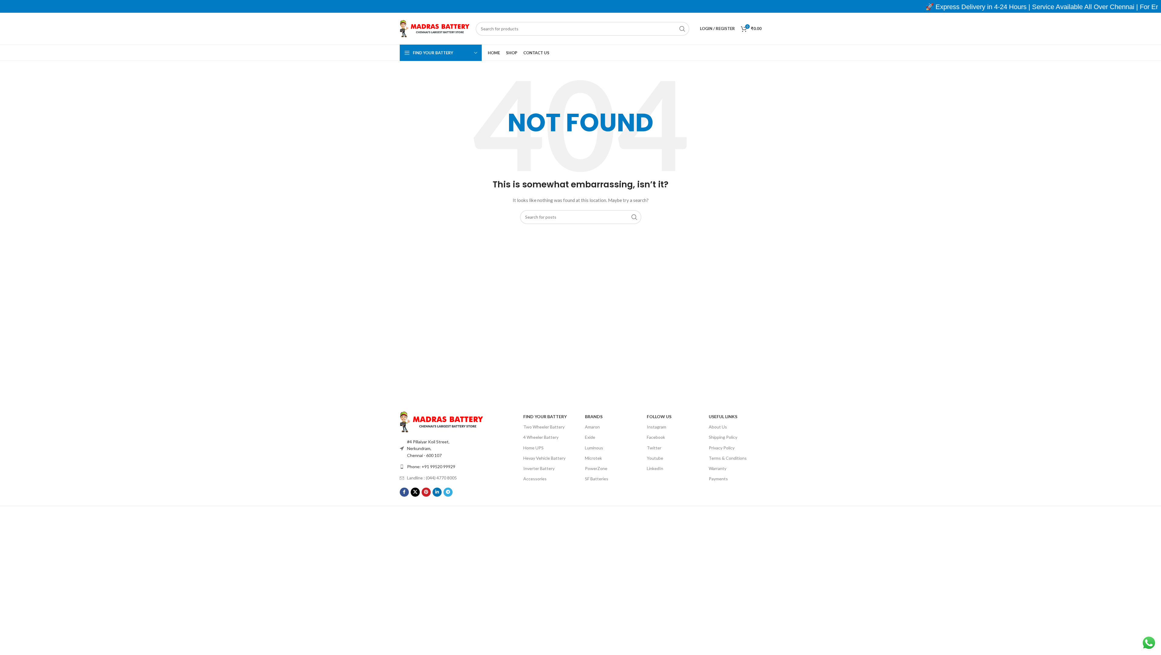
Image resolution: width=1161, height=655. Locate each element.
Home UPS (533, 447)
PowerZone (596, 468)
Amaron (592, 426)
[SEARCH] (682, 29)
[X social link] (415, 492)
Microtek (593, 458)
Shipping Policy (723, 437)
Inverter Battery (539, 468)
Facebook (656, 437)
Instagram (656, 426)
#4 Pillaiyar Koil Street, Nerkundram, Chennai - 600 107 (428, 448)
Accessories (535, 478)
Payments (718, 478)
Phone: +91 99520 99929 (431, 466)
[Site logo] (435, 28)
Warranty (717, 468)
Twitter (654, 447)
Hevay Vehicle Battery (544, 458)
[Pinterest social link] (426, 492)
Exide (590, 437)
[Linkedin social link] (437, 492)
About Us (718, 426)
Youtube (655, 458)
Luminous (594, 447)
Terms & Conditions (728, 458)
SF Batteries (596, 478)
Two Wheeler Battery (544, 426)
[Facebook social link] (404, 492)
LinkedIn (655, 468)
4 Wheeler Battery (540, 437)
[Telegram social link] (448, 492)
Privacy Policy (722, 447)
